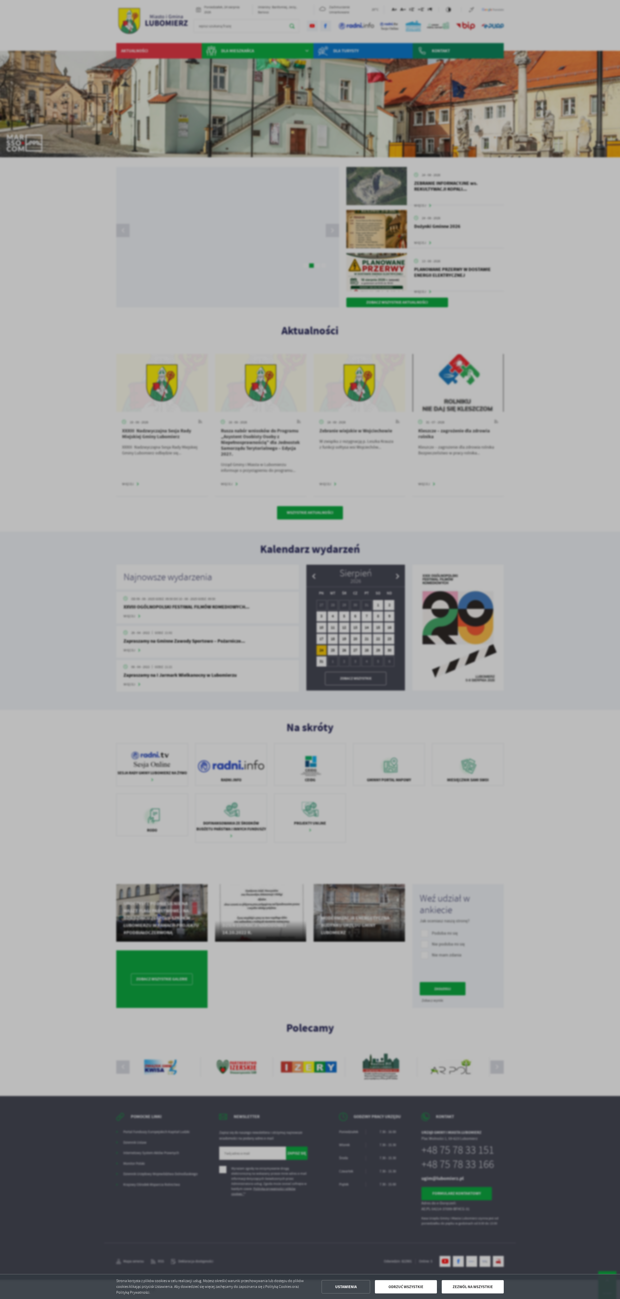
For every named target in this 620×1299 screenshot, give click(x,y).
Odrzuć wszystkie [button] (405, 1286)
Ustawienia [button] (346, 1286)
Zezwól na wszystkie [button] (473, 1286)
